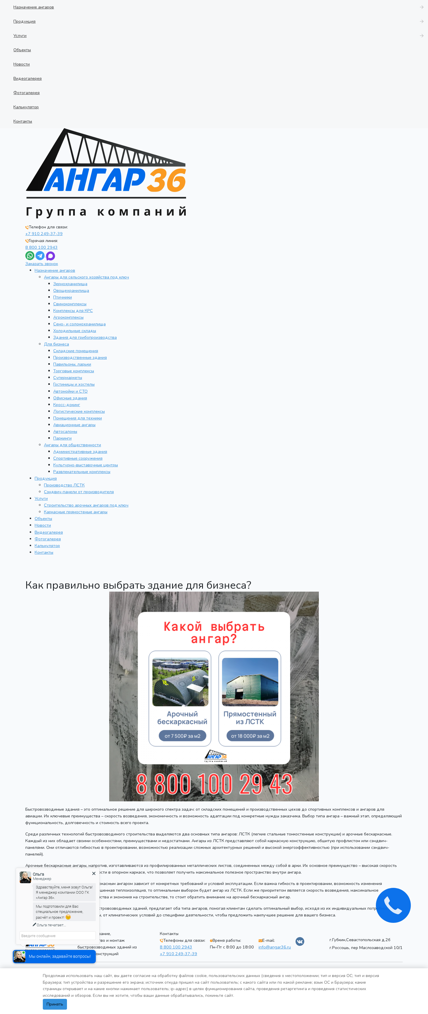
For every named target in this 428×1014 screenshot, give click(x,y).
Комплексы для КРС (73, 310)
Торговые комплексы (73, 371)
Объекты (43, 518)
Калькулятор (47, 546)
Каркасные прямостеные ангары (75, 512)
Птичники (62, 297)
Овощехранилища (71, 290)
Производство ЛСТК (64, 485)
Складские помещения (75, 351)
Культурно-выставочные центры (85, 465)
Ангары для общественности (72, 445)
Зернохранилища (70, 284)
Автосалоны (65, 431)
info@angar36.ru (275, 947)
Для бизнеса (56, 344)
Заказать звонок (41, 264)
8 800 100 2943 (41, 247)
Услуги (41, 498)
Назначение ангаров (55, 270)
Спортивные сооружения (77, 458)
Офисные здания (70, 398)
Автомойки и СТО (70, 391)
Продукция (46, 478)
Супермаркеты (67, 377)
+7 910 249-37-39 (44, 234)
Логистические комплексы (79, 411)
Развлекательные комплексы (81, 472)
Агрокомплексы (68, 317)
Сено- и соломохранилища (79, 324)
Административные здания (80, 451)
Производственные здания (80, 357)
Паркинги (62, 438)
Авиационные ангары (74, 425)
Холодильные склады (74, 331)
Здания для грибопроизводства (85, 337)
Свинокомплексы (69, 304)
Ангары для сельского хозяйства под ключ (86, 277)
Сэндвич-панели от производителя (79, 492)
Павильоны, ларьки (72, 364)
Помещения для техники (77, 418)
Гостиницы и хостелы (74, 384)
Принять (55, 1004)
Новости (43, 525)
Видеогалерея (49, 532)
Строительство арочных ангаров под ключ (86, 505)
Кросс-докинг (66, 405)
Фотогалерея (48, 539)
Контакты (44, 552)
